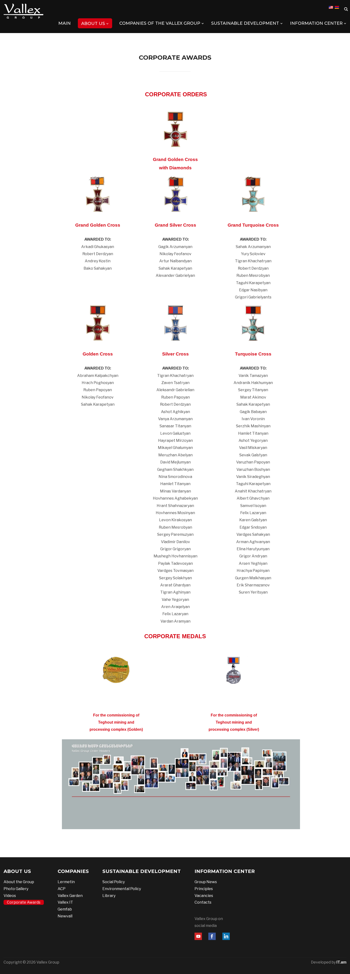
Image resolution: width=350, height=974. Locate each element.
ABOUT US (93, 23)
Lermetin (66, 882)
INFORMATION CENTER (316, 23)
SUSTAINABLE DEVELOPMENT (245, 23)
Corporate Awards (23, 902)
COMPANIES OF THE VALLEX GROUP (159, 23)
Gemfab (65, 909)
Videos (10, 895)
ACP (61, 888)
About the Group (19, 882)
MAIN (64, 23)
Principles (204, 888)
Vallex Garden (70, 895)
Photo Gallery (16, 888)
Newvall (65, 916)
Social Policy (113, 882)
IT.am (341, 962)
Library (108, 895)
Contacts (203, 902)
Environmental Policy (121, 888)
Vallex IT (65, 902)
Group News (206, 882)
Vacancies (204, 895)
